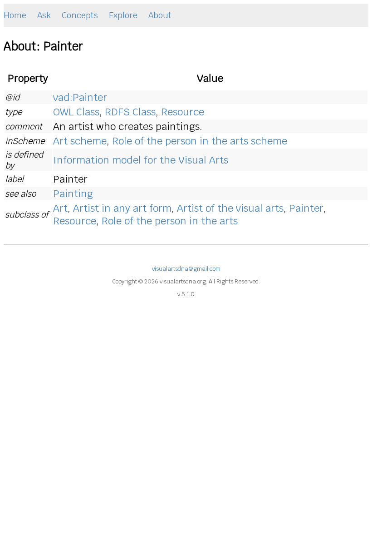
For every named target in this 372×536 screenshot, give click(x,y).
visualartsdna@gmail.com (186, 269)
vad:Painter (80, 97)
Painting (73, 193)
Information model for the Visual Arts (140, 160)
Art (60, 208)
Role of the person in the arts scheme (199, 140)
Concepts (80, 15)
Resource (182, 111)
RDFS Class (130, 111)
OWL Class (76, 111)
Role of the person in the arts (170, 220)
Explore (123, 15)
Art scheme (80, 140)
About (159, 15)
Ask (44, 15)
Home (15, 15)
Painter (306, 208)
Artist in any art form (122, 208)
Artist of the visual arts (230, 208)
